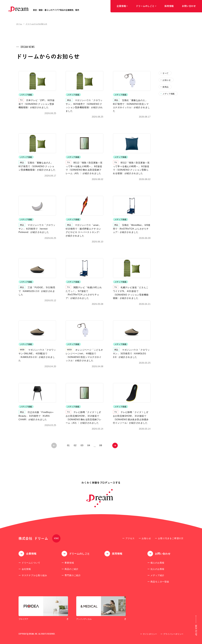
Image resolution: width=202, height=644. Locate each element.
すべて (166, 73)
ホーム (19, 24)
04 (88, 445)
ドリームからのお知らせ (36, 24)
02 (75, 445)
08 (100, 445)
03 (82, 445)
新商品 (166, 87)
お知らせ (167, 80)
